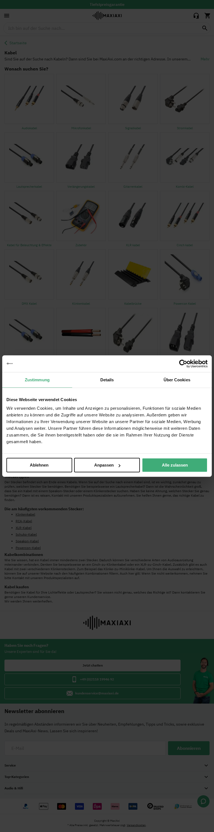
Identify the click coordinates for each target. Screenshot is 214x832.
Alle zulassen (175, 465)
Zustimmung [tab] (37, 379)
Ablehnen (39, 465)
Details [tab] (107, 379)
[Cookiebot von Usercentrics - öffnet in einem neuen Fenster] (183, 363)
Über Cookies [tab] (177, 379)
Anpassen (104, 465)
